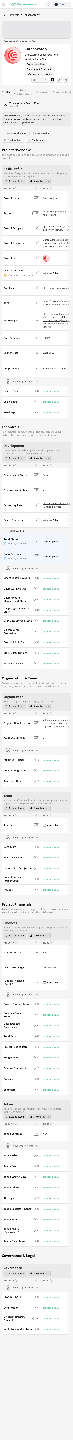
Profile (6, 92)
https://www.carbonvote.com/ (58, 287)
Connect (64, 4)
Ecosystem (42, 92)
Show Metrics (41, 181)
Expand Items (16, 181)
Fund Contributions (23, 92)
